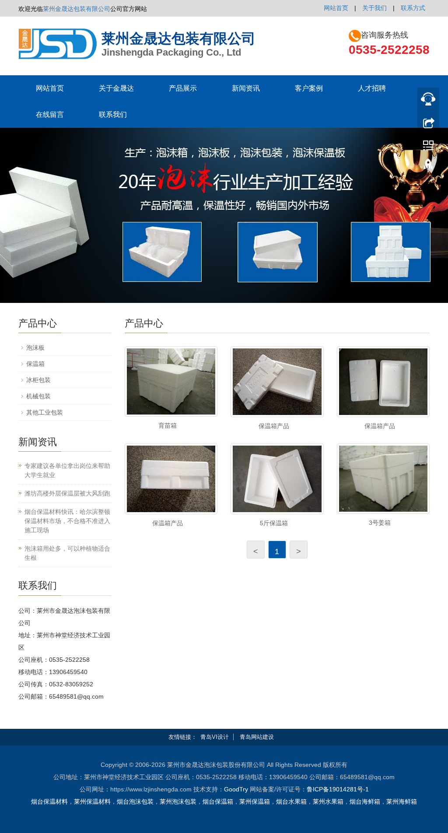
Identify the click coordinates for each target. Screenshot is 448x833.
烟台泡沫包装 (135, 801)
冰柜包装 (38, 379)
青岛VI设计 (214, 737)
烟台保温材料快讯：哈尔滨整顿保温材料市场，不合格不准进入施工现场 (67, 521)
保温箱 (35, 363)
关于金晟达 (116, 88)
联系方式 (413, 7)
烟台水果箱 (291, 801)
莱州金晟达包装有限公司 (76, 8)
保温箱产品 (274, 425)
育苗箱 (167, 425)
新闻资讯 (246, 88)
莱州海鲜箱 (401, 801)
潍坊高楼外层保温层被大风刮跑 (67, 493)
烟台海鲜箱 (365, 801)
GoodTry (236, 789)
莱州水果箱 (328, 801)
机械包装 (38, 396)
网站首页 (336, 7)
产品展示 (183, 88)
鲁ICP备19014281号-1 (338, 789)
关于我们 (374, 7)
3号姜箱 (380, 522)
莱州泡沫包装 (178, 801)
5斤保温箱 (274, 523)
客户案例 (309, 88)
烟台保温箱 (218, 801)
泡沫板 (35, 347)
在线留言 (50, 114)
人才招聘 (372, 88)
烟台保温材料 (49, 801)
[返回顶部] (428, 168)
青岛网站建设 (257, 737)
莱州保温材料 (92, 801)
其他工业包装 (44, 412)
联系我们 (113, 114)
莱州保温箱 (254, 801)
